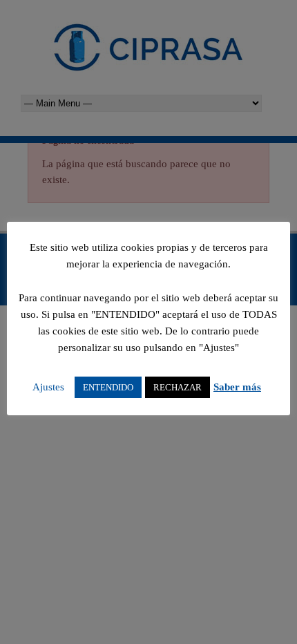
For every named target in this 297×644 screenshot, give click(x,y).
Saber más (237, 386)
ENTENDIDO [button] (108, 387)
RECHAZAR (177, 387)
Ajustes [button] (48, 386)
